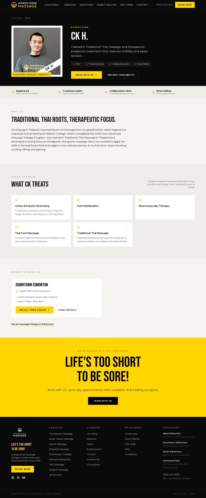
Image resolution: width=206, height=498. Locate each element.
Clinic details (67, 310)
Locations (51, 4)
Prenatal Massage (59, 449)
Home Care (131, 433)
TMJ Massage (56, 464)
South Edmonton (172, 451)
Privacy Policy (179, 494)
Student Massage (58, 469)
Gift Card (126, 4)
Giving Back (93, 464)
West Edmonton (172, 433)
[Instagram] (12, 477)
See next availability (121, 75)
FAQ (127, 449)
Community (93, 459)
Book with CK (84, 75)
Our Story (86, 4)
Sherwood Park (171, 460)
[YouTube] (23, 477)
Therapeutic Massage (61, 433)
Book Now (185, 4)
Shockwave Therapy (60, 454)
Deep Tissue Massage (61, 439)
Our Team (16, 18)
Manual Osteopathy (60, 459)
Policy (192, 494)
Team (90, 444)
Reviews (91, 439)
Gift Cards (130, 444)
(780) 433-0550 (164, 4)
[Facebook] (18, 477)
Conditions (131, 454)
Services (70, 4)
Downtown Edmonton (175, 442)
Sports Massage (58, 444)
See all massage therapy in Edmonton (32, 324)
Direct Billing (107, 4)
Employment (94, 449)
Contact (142, 4)
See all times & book (32, 310)
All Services (55, 475)
